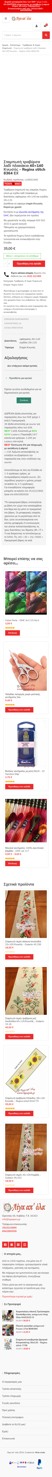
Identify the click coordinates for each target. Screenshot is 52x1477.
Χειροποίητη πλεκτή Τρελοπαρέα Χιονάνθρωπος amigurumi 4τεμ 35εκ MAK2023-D (32, 1314)
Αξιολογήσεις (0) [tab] (12, 323)
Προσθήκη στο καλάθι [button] (19, 709)
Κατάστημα (15, 45)
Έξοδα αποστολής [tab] (13, 328)
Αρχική (5, 45)
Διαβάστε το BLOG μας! (14, 1424)
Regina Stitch (17, 284)
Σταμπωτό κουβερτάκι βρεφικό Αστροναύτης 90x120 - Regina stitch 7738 (31, 1342)
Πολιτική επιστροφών (13, 1417)
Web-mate (40, 1452)
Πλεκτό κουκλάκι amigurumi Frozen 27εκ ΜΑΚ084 (30, 1327)
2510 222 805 (34, 276)
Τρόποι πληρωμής (11, 1396)
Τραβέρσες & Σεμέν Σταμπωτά (28, 281)
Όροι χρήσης (8, 1410)
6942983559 (26, 10)
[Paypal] (39, 1464)
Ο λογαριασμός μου (12, 1381)
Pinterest (18, 1245)
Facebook (5, 1245)
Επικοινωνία (8, 1438)
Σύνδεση (24, 400)
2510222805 (37, 8)
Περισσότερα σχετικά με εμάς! (17, 1296)
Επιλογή (12, 633)
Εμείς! (5, 1431)
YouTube (25, 1245)
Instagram (12, 1245)
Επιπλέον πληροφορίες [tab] (16, 319)
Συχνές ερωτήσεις (11, 1403)
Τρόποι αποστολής (11, 1389)
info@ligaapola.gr (11, 1219)
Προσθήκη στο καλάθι (29, 263)
